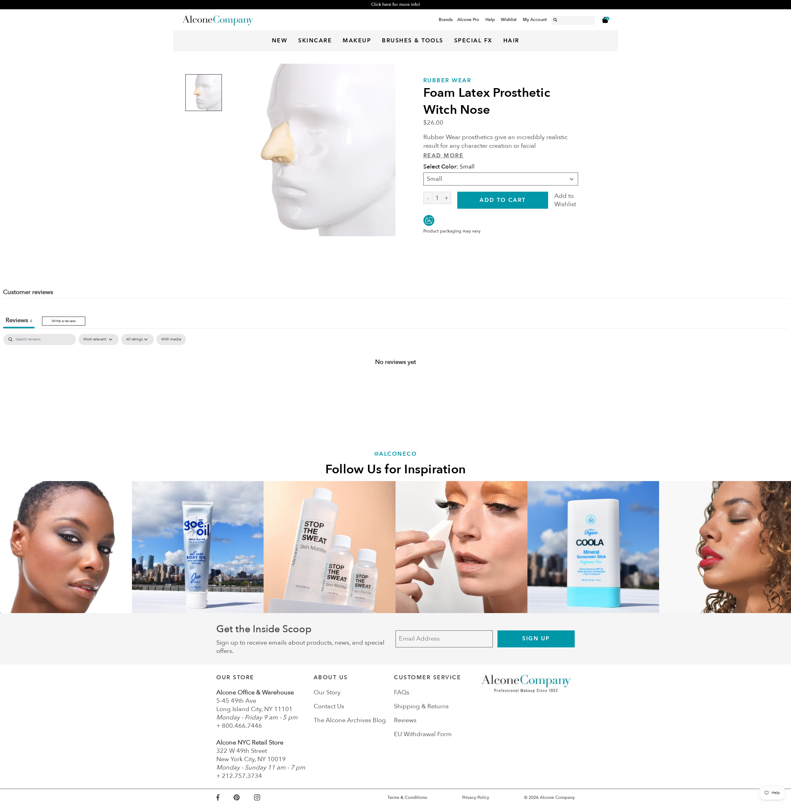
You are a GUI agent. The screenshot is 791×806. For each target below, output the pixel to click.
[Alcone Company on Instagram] (264, 797)
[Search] (555, 19)
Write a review (64, 320)
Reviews (405, 720)
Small (434, 179)
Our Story (327, 692)
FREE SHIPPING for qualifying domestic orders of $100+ (395, 4)
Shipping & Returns (421, 706)
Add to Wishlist (565, 200)
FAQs (401, 692)
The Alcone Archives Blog (350, 720)
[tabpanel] (395, 382)
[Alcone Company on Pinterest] (244, 797)
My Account (535, 20)
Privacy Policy (475, 797)
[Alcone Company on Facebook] (225, 797)
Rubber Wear (447, 80)
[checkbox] (171, 339)
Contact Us (329, 706)
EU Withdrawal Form (423, 734)
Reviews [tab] (19, 320)
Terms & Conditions (407, 797)
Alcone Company (557, 797)
